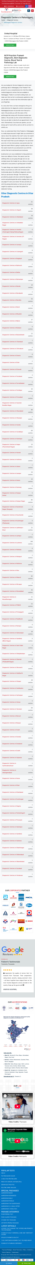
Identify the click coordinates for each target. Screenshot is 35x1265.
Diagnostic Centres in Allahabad (12, 217)
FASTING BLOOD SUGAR (8, 1176)
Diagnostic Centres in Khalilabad (12, 792)
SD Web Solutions (16, 1257)
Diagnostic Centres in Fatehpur (12, 390)
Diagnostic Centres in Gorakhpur (12, 432)
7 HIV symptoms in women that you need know (16, 1240)
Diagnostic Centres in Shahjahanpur (13, 654)
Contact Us (30, 1250)
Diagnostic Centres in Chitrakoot (12, 349)
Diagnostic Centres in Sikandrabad (13, 861)
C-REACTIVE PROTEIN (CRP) (9, 1179)
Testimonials (15, 1252)
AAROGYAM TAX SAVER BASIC (10, 1203)
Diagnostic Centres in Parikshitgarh (13, 813)
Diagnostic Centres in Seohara (12, 841)
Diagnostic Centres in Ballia (11, 272)
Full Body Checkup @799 (8, 1)
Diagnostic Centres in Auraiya (11, 245)
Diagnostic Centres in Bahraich (12, 265)
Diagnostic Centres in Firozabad (12, 397)
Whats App (27, 1263)
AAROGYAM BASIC (7, 1193)
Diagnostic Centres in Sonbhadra (12, 688)
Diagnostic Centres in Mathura (12, 563)
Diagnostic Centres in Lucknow (12, 543)
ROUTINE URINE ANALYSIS (8, 1187)
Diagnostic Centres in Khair (11, 785)
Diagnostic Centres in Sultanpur (12, 695)
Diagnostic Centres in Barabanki (12, 293)
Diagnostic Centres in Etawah (11, 369)
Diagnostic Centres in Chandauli (12, 342)
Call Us (10, 1263)
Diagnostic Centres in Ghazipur (12, 418)
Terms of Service (6, 1252)
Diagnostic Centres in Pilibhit (11, 605)
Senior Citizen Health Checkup (23, 1)
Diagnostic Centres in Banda (11, 286)
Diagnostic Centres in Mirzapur (12, 584)
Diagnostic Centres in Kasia (11, 778)
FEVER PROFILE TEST (7, 1214)
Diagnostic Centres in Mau (10, 570)
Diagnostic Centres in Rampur (11, 626)
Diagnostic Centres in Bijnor (11, 321)
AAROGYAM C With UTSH (9, 1209)
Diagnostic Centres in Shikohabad (13, 855)
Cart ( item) (21, 6)
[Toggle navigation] (28, 10)
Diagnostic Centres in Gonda (11, 425)
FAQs (24, 1250)
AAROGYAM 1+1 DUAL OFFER (10, 1206)
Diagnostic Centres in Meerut (11, 577)
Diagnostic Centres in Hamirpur (12, 439)
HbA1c (3, 1173)
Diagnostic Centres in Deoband (12, 744)
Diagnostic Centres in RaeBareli (12, 619)
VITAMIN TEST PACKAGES (8, 1220)
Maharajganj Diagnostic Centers (13, 22)
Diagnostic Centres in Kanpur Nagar (13, 501)
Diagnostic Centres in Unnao (11, 702)
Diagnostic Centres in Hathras (12, 459)
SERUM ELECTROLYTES (7, 1185)
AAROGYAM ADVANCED (8, 1195)
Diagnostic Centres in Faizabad (12, 376)
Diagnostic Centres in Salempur (12, 827)
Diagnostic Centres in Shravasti (12, 667)
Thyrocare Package (6, 1250)
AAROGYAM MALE (6, 1198)
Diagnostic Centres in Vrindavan (12, 875)
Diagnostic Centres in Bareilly (11, 300)
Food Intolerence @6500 (8, 3)
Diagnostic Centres (12, 20)
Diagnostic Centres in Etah (10, 362)
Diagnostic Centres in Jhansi (11, 480)
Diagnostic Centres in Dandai (11, 737)
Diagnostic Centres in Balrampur (12, 279)
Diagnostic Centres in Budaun (11, 328)
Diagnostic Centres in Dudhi (11, 751)
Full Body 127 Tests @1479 (22, 3)
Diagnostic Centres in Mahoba (11, 550)
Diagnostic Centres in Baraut (11, 716)
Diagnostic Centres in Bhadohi (12, 314)
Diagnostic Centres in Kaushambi (12, 515)
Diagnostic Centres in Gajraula (12, 758)
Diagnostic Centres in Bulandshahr (13, 335)
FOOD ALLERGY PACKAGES (8, 1217)
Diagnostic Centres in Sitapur (11, 681)
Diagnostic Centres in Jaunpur (11, 473)
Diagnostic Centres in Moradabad (13, 591)
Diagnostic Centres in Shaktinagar (13, 848)
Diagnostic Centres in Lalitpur (11, 536)
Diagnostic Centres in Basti (11, 307)
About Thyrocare (17, 1250)
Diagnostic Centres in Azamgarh (12, 252)
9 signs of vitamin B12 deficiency (11, 1243)
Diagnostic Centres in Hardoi (11, 453)
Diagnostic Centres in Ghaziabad (12, 411)
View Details (10, 45)
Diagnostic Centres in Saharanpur (13, 633)
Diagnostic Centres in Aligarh (11, 210)
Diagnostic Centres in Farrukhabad (13, 383)
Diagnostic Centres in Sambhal (12, 834)
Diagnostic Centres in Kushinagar (12, 799)
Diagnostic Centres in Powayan (12, 820)
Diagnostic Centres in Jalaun (11, 466)
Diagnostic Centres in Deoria (11, 355)
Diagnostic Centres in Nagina (11, 806)
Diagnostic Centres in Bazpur (11, 723)
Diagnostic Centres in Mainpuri (12, 556)
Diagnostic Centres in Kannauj (11, 487)
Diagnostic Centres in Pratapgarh (13, 612)
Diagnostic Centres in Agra (11, 203)
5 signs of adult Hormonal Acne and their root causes (17, 1233)
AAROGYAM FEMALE (7, 1201)
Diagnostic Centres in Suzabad (12, 868)
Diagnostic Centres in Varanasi (12, 709)
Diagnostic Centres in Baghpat (12, 258)
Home (3, 20)
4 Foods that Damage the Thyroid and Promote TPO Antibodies (17, 1229)
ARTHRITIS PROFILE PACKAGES (10, 1223)
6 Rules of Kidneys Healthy (10, 1237)
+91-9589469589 (9, 6)
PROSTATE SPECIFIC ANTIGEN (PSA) (11, 1182)
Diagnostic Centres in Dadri (11, 730)
